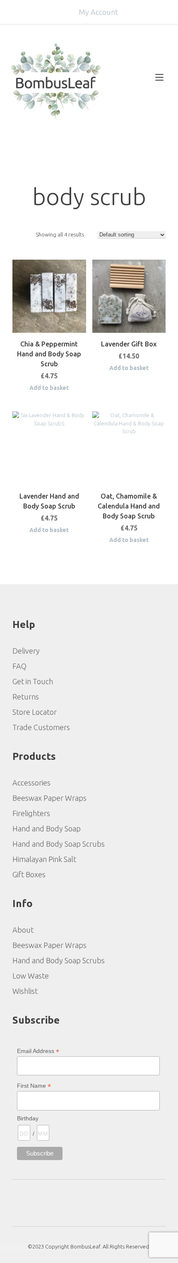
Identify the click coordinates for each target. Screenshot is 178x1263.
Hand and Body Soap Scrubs (58, 844)
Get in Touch (32, 681)
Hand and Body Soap (46, 828)
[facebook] (77, 1202)
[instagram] (100, 1202)
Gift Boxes (29, 874)
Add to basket (49, 388)
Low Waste (30, 976)
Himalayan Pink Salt (44, 859)
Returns (25, 696)
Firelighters (31, 813)
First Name (34, 1086)
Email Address (38, 1051)
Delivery (26, 651)
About (23, 930)
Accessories (31, 782)
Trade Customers (41, 727)
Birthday (27, 1118)
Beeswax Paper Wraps (49, 798)
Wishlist (25, 991)
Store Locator (34, 712)
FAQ (19, 666)
